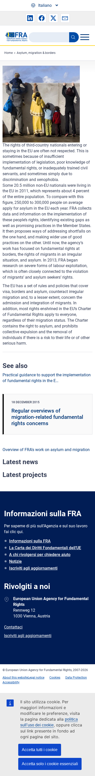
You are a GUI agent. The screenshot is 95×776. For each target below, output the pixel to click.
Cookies (54, 677)
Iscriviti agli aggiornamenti (33, 568)
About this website (15, 677)
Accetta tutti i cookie (40, 750)
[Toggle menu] (84, 37)
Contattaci (13, 627)
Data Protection (76, 677)
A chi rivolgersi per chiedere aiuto (39, 554)
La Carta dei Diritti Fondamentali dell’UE (45, 547)
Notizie (15, 561)
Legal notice (36, 677)
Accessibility (11, 682)
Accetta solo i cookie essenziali (50, 764)
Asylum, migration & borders (36, 53)
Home (8, 53)
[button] (30, 18)
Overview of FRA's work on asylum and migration (46, 449)
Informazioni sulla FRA (30, 541)
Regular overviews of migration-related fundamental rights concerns (47, 417)
